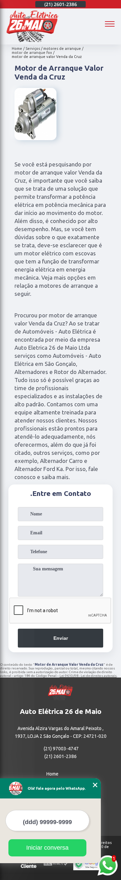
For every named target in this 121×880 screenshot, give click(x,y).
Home (52, 774)
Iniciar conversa (47, 847)
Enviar (60, 638)
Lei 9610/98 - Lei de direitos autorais (88, 676)
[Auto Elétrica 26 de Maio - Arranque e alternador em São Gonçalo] (32, 40)
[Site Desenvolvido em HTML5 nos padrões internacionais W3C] (55, 864)
